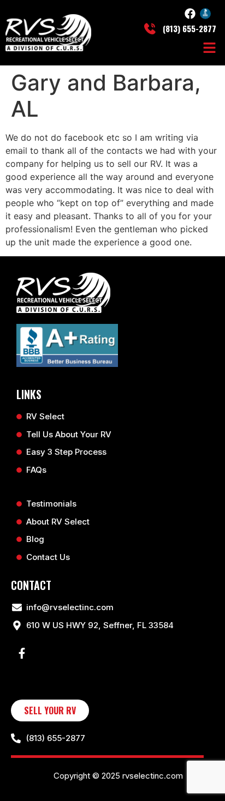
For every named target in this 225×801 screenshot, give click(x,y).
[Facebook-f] (22, 653)
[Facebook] (190, 13)
